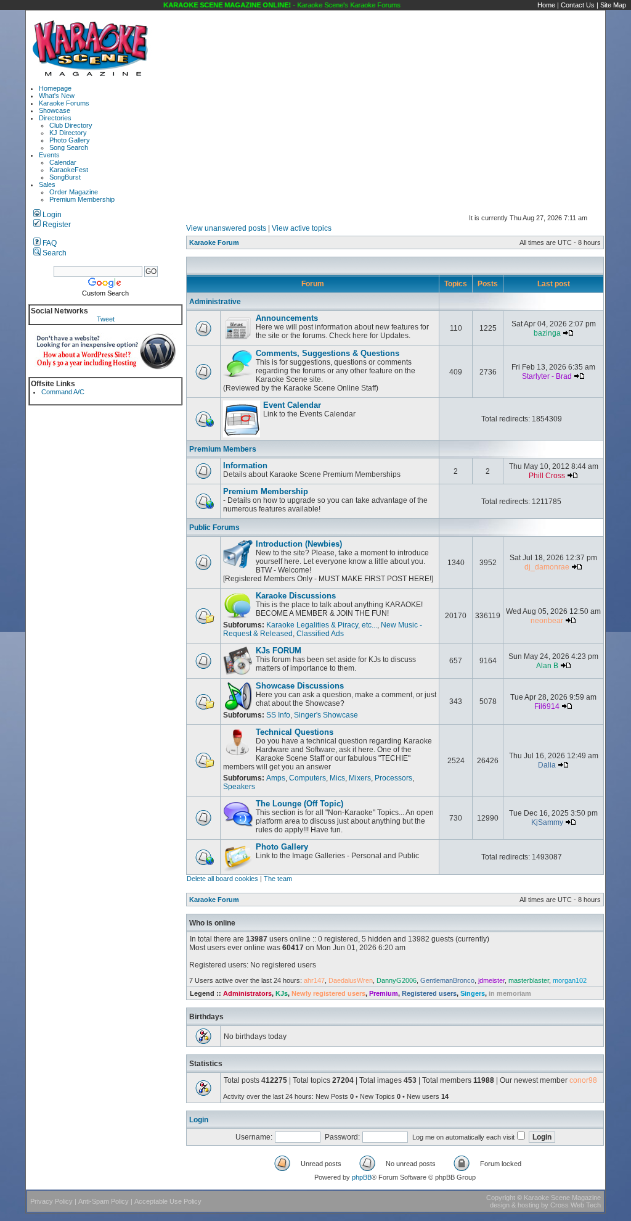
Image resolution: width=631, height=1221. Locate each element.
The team (278, 878)
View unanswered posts (226, 228)
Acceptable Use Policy (168, 1201)
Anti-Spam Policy (103, 1201)
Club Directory (70, 125)
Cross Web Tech (575, 1205)
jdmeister (491, 980)
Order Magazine (73, 192)
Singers (472, 993)
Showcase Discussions (300, 685)
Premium (383, 993)
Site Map (613, 5)
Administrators (247, 993)
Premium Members (222, 449)
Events (49, 155)
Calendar (62, 162)
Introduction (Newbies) (299, 543)
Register (56, 224)
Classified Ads (320, 633)
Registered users (429, 993)
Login (51, 214)
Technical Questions (294, 732)
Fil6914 (547, 706)
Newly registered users (328, 993)
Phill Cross (547, 475)
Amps (275, 778)
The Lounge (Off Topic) (299, 803)
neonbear (547, 620)
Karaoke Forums (64, 103)
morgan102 (570, 980)
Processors (393, 778)
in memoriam (510, 993)
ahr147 (314, 980)
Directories (55, 118)
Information (245, 465)
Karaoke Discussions (296, 595)
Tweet (106, 319)
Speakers (239, 786)
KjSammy (547, 822)
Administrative (215, 301)
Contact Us (578, 5)
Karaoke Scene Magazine (562, 1197)
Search (54, 253)
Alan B (547, 665)
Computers (307, 778)
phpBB (362, 1177)
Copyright (500, 1197)
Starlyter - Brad (547, 376)
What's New (57, 95)
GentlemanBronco (447, 980)
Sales (47, 184)
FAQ (49, 243)
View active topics (302, 228)
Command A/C (62, 391)
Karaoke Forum (214, 242)
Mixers (360, 778)
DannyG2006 (397, 980)
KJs (281, 993)
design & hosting (514, 1205)
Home (546, 5)
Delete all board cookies (222, 878)
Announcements (287, 318)
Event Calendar (292, 405)
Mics (337, 778)
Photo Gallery (69, 140)
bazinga (547, 333)
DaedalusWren (350, 980)
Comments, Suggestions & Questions (327, 353)
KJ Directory (68, 132)
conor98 (583, 1080)
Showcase (54, 110)
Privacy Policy (51, 1201)
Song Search (68, 147)
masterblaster (528, 980)
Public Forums (214, 527)
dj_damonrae (546, 567)
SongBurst (65, 177)
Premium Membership (82, 199)
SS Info (278, 715)
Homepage (55, 88)
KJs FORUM (278, 650)
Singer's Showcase (326, 715)
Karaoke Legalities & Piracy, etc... (321, 625)
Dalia (547, 765)
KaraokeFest (68, 169)
